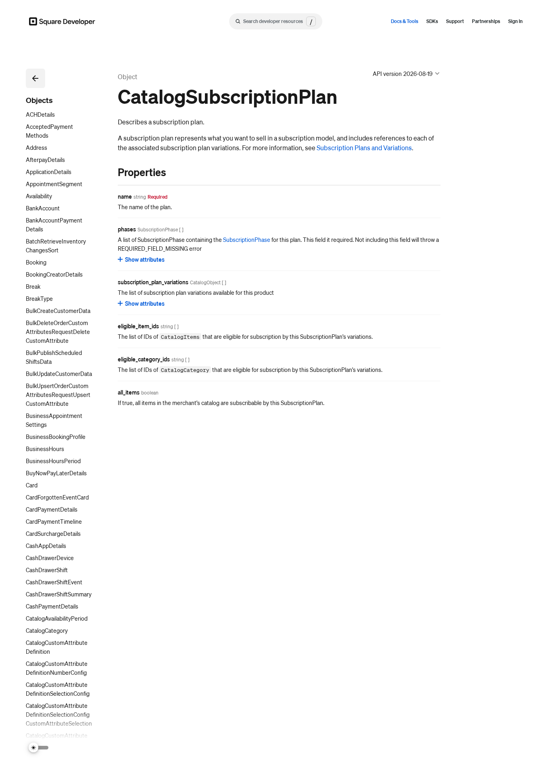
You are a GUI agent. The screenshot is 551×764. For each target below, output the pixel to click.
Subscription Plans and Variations (364, 147)
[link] (110, 172)
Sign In (515, 21)
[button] (35, 78)
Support (455, 21)
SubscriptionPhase (246, 239)
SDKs (432, 21)
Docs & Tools (404, 21)
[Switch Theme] (39, 748)
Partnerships (486, 21)
